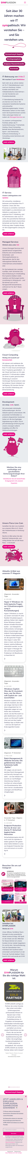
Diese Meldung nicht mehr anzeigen (13, 1153)
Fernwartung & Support (14, 54)
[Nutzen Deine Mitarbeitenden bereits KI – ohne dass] (20, 898)
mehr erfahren (8, 142)
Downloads (14, 69)
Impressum (10, 1151)
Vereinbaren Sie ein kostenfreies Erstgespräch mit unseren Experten (14, 481)
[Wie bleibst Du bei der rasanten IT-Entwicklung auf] (7, 885)
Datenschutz (17, 1151)
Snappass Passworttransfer (14, 64)
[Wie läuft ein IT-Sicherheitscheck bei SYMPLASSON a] (7, 898)
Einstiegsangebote (14, 59)
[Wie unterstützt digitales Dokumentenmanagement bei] (20, 885)
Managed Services (16, 117)
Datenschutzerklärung (10, 1142)
